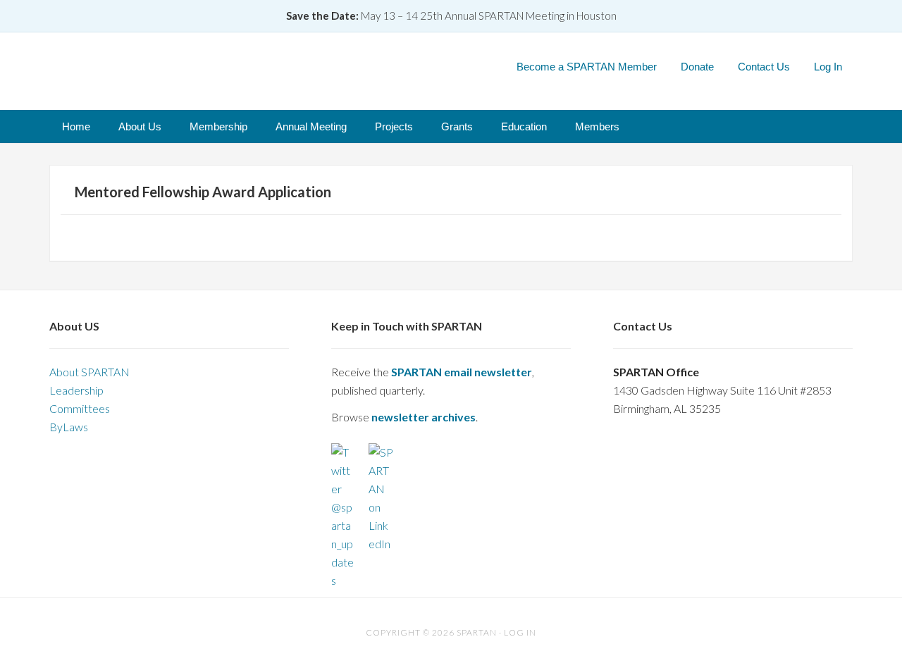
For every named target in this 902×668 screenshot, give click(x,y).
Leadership (76, 390)
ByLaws (68, 426)
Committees (79, 408)
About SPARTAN (89, 371)
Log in (520, 632)
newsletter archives (423, 416)
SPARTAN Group (207, 66)
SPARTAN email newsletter (461, 371)
